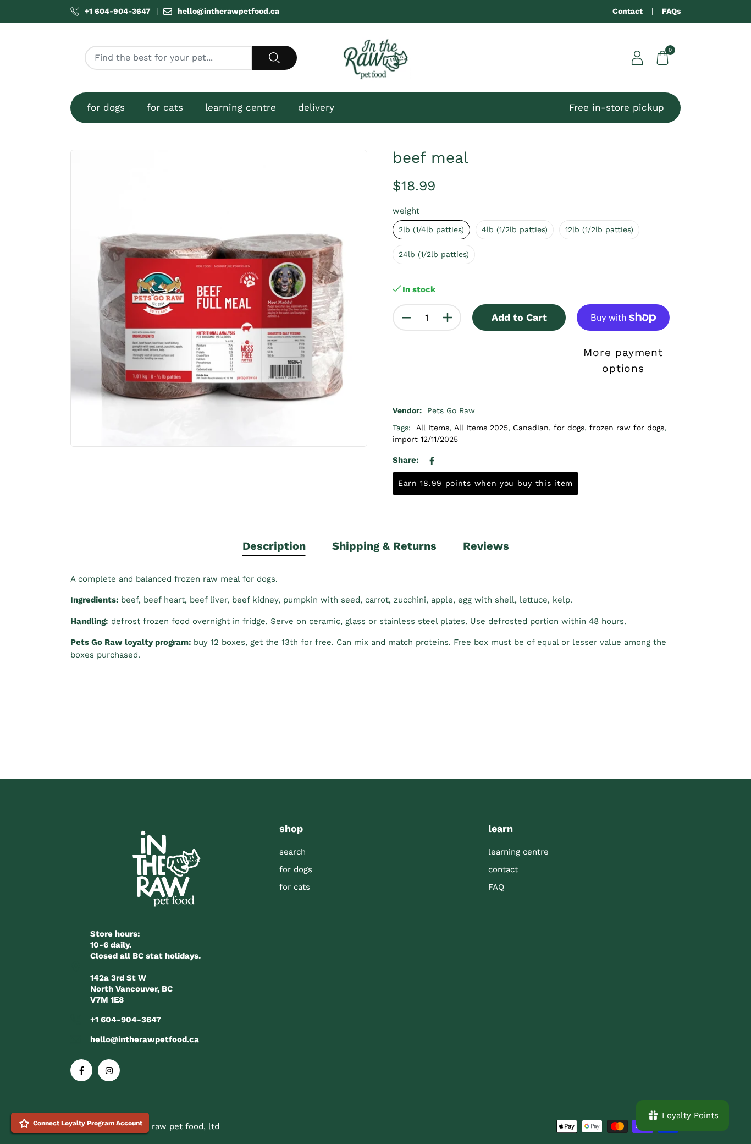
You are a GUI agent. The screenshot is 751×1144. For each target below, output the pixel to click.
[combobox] (168, 58)
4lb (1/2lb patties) (515, 229)
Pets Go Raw (451, 410)
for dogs (106, 107)
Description (274, 545)
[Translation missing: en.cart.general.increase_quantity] (447, 317)
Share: (406, 460)
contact (503, 869)
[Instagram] (109, 1070)
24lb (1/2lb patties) (434, 254)
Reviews (486, 545)
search (292, 852)
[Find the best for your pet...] (274, 58)
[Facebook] (81, 1070)
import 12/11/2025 (425, 439)
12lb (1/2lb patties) (599, 229)
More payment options (623, 360)
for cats (165, 107)
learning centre (240, 107)
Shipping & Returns (384, 545)
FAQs (671, 11)
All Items (432, 427)
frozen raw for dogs (626, 427)
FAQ (496, 887)
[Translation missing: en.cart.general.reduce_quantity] (406, 317)
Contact (627, 11)
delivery (316, 107)
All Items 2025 (481, 427)
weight (406, 211)
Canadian (531, 427)
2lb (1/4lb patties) (431, 229)
